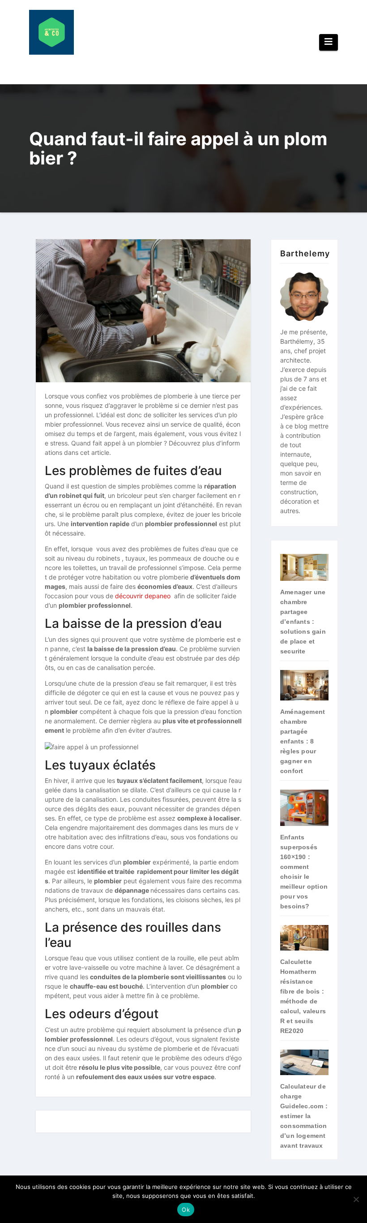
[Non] (355, 1199)
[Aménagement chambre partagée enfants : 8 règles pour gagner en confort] (304, 685)
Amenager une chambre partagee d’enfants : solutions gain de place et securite (303, 621)
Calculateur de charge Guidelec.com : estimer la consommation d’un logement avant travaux (304, 1116)
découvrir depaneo (143, 596)
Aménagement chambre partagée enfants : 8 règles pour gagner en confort (302, 741)
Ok (186, 1209)
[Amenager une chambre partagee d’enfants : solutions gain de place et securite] (304, 567)
